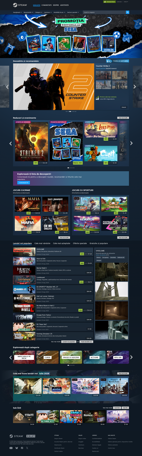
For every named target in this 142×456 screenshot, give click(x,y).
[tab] (22, 243)
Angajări (80, 441)
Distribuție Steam (59, 448)
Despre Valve (82, 438)
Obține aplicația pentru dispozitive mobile (120, 441)
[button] (17, 12)
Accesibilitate (96, 441)
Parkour (98, 257)
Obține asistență (113, 445)
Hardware (81, 445)
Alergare (99, 260)
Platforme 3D (121, 257)
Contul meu (111, 448)
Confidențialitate (97, 438)
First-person (105, 257)
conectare (119, 1)
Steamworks (58, 445)
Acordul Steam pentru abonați (63, 441)
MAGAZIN (36, 5)
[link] (111, 107)
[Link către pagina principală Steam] (20, 6)
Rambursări (95, 451)
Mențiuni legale (96, 445)
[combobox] (104, 12)
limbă (125, 1)
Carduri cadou (58, 451)
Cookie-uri (95, 448)
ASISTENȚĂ (64, 5)
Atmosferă (113, 257)
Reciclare (81, 448)
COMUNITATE (47, 5)
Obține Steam (112, 438)
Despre (56, 5)
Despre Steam (58, 438)
